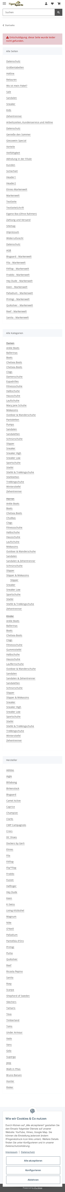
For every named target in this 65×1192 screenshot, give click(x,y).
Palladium (12, 934)
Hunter (10, 1081)
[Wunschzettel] (52, 3)
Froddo (10, 873)
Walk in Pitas (13, 1069)
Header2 (11, 183)
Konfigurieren (33, 1170)
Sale (8, 91)
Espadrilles (12, 381)
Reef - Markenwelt (16, 311)
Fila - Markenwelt (16, 262)
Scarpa (10, 989)
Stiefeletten (12, 477)
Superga (11, 1056)
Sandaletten (13, 434)
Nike (8, 922)
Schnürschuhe (14, 438)
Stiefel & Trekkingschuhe (20, 472)
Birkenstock (12, 788)
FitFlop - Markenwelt (17, 268)
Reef (8, 965)
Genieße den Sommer (18, 134)
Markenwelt (13, 195)
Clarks (9, 818)
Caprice (10, 806)
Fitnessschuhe (14, 386)
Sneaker (10, 104)
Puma (9, 953)
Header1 (11, 177)
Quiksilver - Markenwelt (19, 305)
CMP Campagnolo (16, 825)
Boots (9, 357)
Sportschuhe (13, 462)
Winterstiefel (13, 486)
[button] (46, 3)
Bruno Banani (14, 1075)
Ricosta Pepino (14, 971)
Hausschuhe (13, 395)
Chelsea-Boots (14, 367)
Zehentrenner (14, 116)
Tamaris (10, 1008)
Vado (9, 1038)
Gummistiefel (13, 649)
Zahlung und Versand (18, 219)
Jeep (8, 1062)
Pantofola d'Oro (15, 940)
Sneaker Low (13, 457)
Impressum (12, 232)
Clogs (9, 371)
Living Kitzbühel (15, 910)
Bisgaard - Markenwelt (19, 256)
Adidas (10, 770)
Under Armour (14, 1032)
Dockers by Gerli (15, 843)
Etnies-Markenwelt (16, 189)
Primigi (10, 947)
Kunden (10, 164)
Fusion (10, 879)
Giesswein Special (16, 140)
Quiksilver (12, 959)
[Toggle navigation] (4, 2)
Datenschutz (13, 61)
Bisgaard (11, 794)
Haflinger (11, 886)
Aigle (9, 776)
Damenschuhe (14, 376)
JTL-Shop (38, 1187)
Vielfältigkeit (13, 152)
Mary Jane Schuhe (16, 405)
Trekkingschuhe (15, 481)
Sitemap (11, 225)
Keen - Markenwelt (16, 286)
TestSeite (11, 201)
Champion (12, 812)
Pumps (10, 424)
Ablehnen (33, 1179)
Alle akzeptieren (33, 1160)
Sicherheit (12, 171)
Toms (9, 1026)
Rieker (9, 1087)
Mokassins (12, 410)
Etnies (9, 849)
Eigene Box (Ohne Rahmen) (21, 213)
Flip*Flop (11, 867)
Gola (8, 1050)
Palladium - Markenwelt (19, 293)
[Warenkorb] (59, 3)
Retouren (11, 79)
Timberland (12, 1020)
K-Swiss (10, 904)
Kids (8, 110)
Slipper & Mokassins (17, 575)
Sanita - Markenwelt (17, 317)
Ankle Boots (12, 347)
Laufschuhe (12, 400)
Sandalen (11, 97)
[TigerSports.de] (16, 3)
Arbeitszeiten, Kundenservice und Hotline (29, 122)
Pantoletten (12, 419)
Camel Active (13, 800)
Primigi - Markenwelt (18, 299)
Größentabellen (15, 67)
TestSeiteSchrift (15, 207)
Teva (9, 1014)
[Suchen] (58, 12)
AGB (8, 250)
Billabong (11, 782)
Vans (9, 1044)
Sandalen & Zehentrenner (20, 560)
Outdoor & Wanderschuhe (21, 414)
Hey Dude (11, 892)
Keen (9, 898)
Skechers (11, 1001)
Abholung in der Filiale (19, 158)
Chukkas (11, 517)
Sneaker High (13, 453)
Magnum (11, 916)
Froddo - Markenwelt (18, 274)
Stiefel (9, 467)
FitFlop (10, 861)
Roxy (9, 983)
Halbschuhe (13, 390)
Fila (8, 855)
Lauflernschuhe (15, 663)
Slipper (10, 443)
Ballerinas (12, 352)
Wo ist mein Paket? (16, 85)
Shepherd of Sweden (18, 995)
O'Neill (10, 928)
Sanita (9, 977)
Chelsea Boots (14, 362)
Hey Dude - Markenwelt (19, 280)
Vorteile (10, 146)
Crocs (9, 831)
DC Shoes (11, 837)
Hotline (10, 73)
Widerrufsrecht (14, 238)
